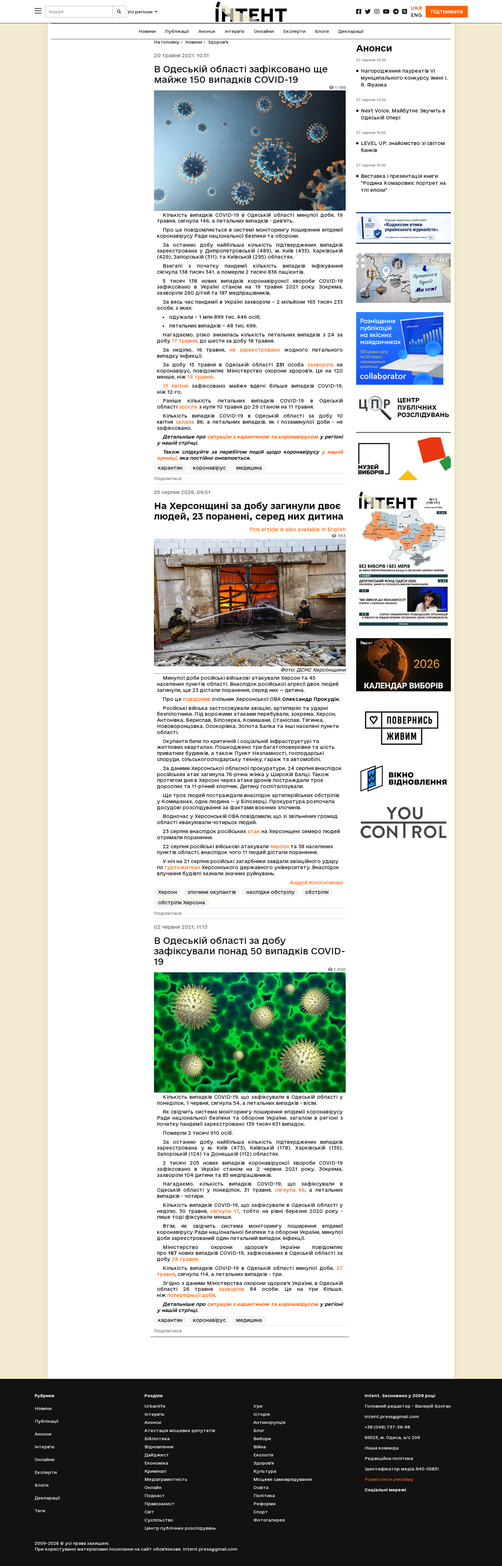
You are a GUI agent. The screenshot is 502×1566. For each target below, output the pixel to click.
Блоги (322, 31)
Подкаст (154, 1495)
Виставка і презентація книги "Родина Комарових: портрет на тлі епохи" (403, 183)
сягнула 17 (224, 1211)
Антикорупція (269, 1422)
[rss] (404, 11)
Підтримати (447, 11)
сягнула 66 (290, 1190)
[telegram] (396, 11)
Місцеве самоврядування (282, 1479)
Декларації (351, 31)
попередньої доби (191, 1295)
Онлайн (153, 1487)
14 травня (200, 377)
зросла (188, 406)
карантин (170, 467)
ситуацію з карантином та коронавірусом (262, 436)
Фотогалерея (269, 1519)
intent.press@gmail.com (392, 1416)
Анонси (206, 31)
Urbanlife (155, 1406)
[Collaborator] (403, 348)
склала (185, 422)
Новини (147, 31)
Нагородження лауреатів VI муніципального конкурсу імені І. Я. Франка (404, 77)
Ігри (258, 1406)
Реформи (264, 1503)
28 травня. (185, 1259)
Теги (40, 1510)
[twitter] (368, 11)
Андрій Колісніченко (316, 882)
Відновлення (158, 1446)
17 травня (184, 340)
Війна (259, 1446)
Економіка (156, 1463)
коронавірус (209, 467)
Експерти (294, 31)
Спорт (260, 1511)
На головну (167, 42)
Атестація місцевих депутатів (179, 1430)
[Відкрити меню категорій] (38, 10)
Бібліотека (157, 1438)
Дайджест (156, 1454)
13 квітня (175, 386)
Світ (149, 1511)
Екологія (263, 1454)
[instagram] (376, 11)
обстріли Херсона (181, 902)
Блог (258, 1430)
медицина (249, 467)
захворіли (231, 1289)
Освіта (260, 1487)
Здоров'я (218, 42)
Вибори (262, 1438)
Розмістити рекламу (389, 1479)
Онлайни (264, 31)
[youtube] (386, 11)
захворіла (320, 364)
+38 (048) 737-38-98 (387, 1426)
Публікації (177, 31)
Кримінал (155, 1471)
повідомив (196, 699)
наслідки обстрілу (270, 892)
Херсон (279, 846)
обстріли (317, 892)
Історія (261, 1414)
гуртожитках (182, 867)
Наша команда (382, 1447)
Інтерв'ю (235, 31)
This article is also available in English (297, 529)
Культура (264, 1471)
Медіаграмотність (165, 1479)
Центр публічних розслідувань (180, 1528)
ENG (416, 15)
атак (254, 831)
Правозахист (159, 1503)
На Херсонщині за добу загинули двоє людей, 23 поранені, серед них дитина (248, 510)
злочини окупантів (211, 892)
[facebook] (358, 11)
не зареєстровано (255, 349)
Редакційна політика (389, 1458)
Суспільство (158, 1519)
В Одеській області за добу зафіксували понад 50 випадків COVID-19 (249, 951)
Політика (264, 1495)
